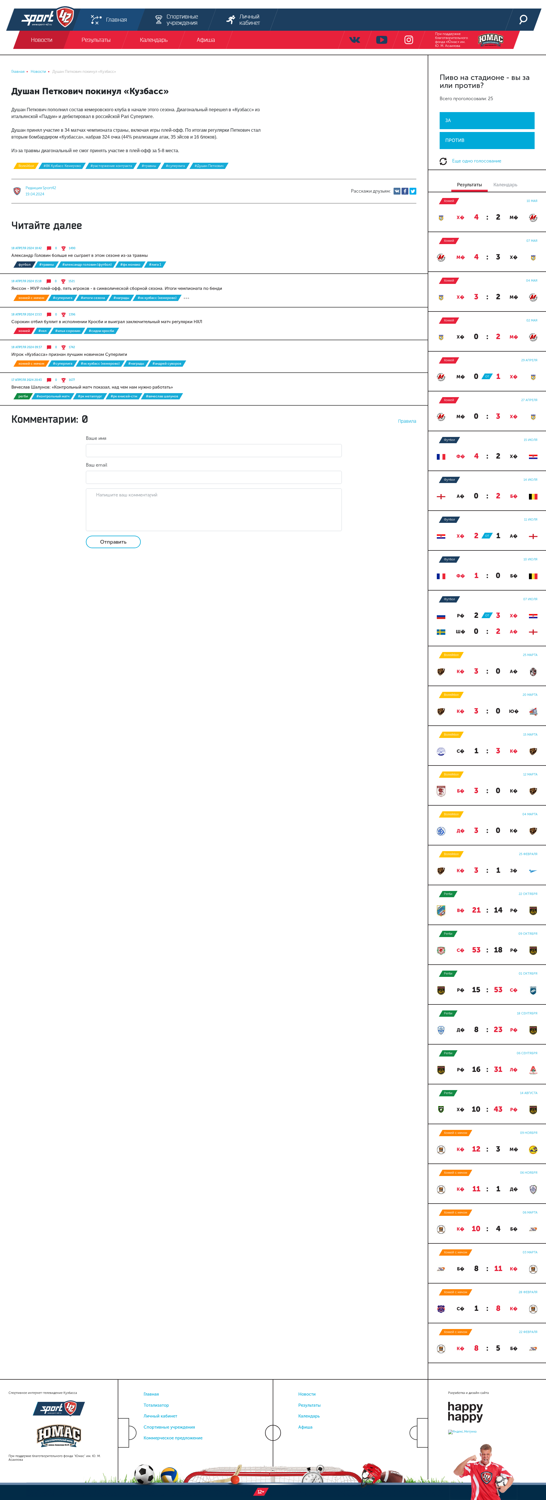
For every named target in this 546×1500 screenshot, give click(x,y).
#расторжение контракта (111, 166)
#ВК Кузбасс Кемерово (62, 166)
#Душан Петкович (209, 166)
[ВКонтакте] (397, 191)
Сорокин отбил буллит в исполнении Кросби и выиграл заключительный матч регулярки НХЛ (106, 321)
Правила (407, 421)
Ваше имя (96, 438)
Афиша (305, 1427)
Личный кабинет (160, 1416)
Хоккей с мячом (31, 298)
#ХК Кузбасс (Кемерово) (157, 298)
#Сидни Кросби (101, 331)
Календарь (309, 1416)
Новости (307, 1394)
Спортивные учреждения (169, 1427)
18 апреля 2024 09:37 (26, 347)
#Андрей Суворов (166, 364)
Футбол (24, 265)
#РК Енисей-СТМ (124, 396)
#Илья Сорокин (67, 331)
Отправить (113, 542)
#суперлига (175, 166)
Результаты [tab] (469, 184)
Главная (151, 1394)
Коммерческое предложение (173, 1438)
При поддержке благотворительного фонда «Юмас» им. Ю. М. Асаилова (451, 40)
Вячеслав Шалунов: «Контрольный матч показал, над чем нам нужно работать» (92, 387)
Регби (23, 396)
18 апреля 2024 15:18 (26, 281)
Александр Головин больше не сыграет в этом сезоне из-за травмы (79, 255)
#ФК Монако (130, 265)
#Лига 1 (155, 265)
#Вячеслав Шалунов (162, 396)
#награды (121, 298)
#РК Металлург (90, 396)
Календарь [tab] (505, 184)
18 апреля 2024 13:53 (26, 314)
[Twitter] (413, 191)
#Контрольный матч (52, 396)
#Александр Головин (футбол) (87, 265)
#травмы (149, 166)
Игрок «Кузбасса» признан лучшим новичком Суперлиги (69, 354)
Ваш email (96, 465)
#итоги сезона (93, 298)
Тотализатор (156, 1405)
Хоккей (24, 331)
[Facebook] (405, 191)
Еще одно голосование (476, 161)
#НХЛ (42, 331)
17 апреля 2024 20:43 (26, 380)
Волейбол (26, 166)
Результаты (309, 1405)
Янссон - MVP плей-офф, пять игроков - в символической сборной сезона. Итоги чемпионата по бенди (116, 288)
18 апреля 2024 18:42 (26, 248)
